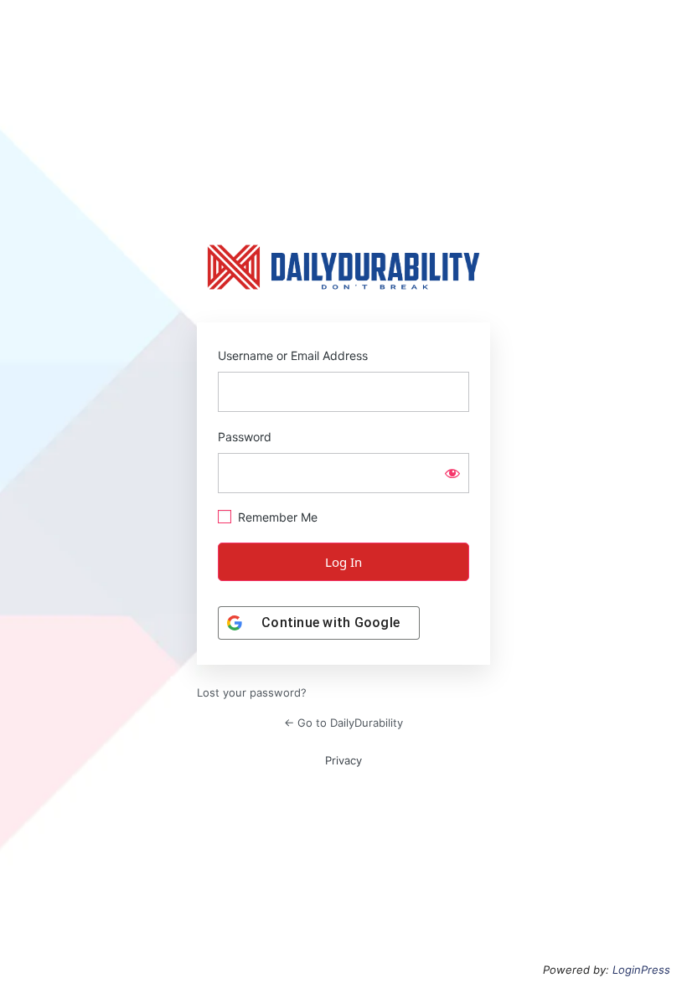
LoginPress (641, 969)
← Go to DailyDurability (343, 722)
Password (244, 437)
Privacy (343, 760)
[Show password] (452, 473)
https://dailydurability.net (343, 267)
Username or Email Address (293, 355)
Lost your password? (252, 692)
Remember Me (278, 517)
